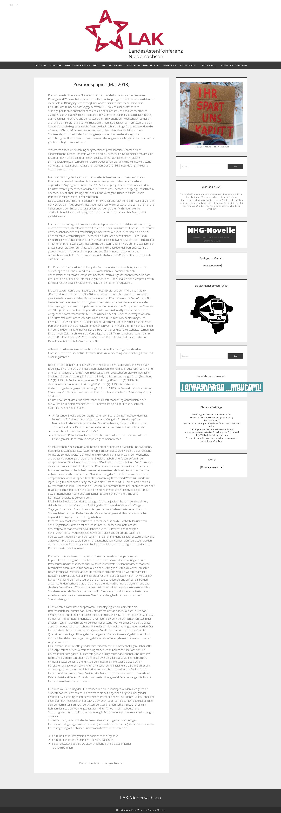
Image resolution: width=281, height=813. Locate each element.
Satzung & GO (188, 65)
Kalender (55, 65)
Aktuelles (41, 65)
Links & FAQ (208, 65)
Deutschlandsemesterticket (143, 65)
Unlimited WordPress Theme (130, 810)
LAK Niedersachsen (140, 797)
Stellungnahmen (112, 65)
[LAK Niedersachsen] (140, 57)
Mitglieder (169, 65)
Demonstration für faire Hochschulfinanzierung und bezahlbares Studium (211, 439)
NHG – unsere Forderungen (81, 65)
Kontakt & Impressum (234, 65)
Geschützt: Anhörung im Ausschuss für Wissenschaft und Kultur (211, 425)
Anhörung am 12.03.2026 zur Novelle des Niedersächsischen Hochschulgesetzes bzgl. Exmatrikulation (212, 417)
